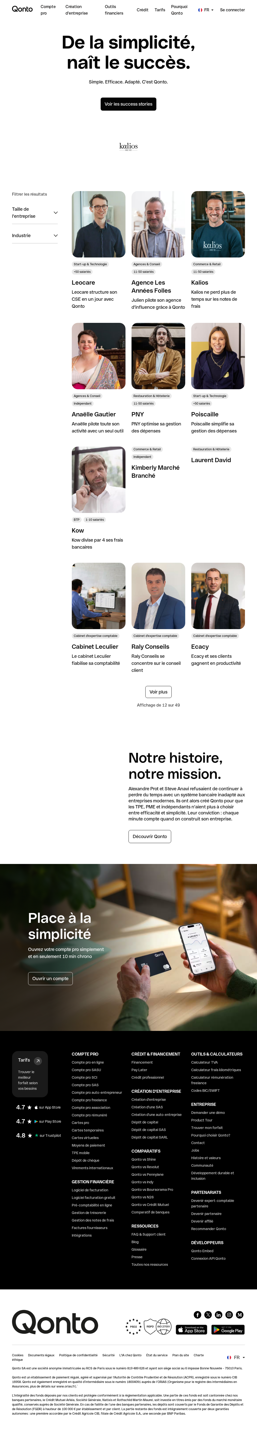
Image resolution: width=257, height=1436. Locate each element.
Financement (142, 1062)
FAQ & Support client (149, 1234)
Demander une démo (208, 1113)
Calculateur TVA (204, 1062)
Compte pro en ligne (88, 1062)
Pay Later (139, 1070)
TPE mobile (81, 1153)
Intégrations (82, 1235)
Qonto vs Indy (142, 1182)
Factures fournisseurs (89, 1228)
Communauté (202, 1165)
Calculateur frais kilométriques (216, 1070)
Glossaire (139, 1249)
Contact (198, 1143)
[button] (35, 213)
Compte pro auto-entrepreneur (97, 1093)
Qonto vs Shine (144, 1159)
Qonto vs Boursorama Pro (152, 1190)
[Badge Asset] (197, 1315)
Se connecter (232, 10)
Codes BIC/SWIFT (205, 1091)
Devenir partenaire (206, 1214)
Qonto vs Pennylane (148, 1174)
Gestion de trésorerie (89, 1213)
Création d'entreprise (149, 1100)
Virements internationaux (92, 1168)
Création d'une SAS (147, 1107)
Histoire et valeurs (206, 1158)
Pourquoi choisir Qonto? (210, 1135)
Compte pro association (91, 1108)
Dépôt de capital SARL (150, 1137)
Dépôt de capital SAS (149, 1130)
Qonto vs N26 (143, 1197)
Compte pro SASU (86, 1070)
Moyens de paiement (88, 1145)
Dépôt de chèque (85, 1160)
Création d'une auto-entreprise (157, 1115)
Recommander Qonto (208, 1229)
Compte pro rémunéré (89, 1115)
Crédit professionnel (148, 1077)
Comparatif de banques (150, 1212)
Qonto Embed (202, 1251)
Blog (135, 1242)
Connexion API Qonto (208, 1258)
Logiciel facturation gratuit (93, 1198)
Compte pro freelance (89, 1100)
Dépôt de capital (145, 1122)
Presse (137, 1257)
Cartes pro (80, 1123)
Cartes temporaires (88, 1130)
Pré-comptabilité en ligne (92, 1205)
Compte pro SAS (85, 1085)
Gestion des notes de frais (93, 1220)
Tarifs (24, 1060)
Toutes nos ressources (150, 1265)
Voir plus (158, 691)
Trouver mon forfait (207, 1128)
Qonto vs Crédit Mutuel (150, 1205)
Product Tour (202, 1120)
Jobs (195, 1150)
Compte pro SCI (84, 1077)
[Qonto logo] (22, 9)
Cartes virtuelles (85, 1138)
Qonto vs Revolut (145, 1167)
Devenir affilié (202, 1221)
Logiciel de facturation (90, 1190)
